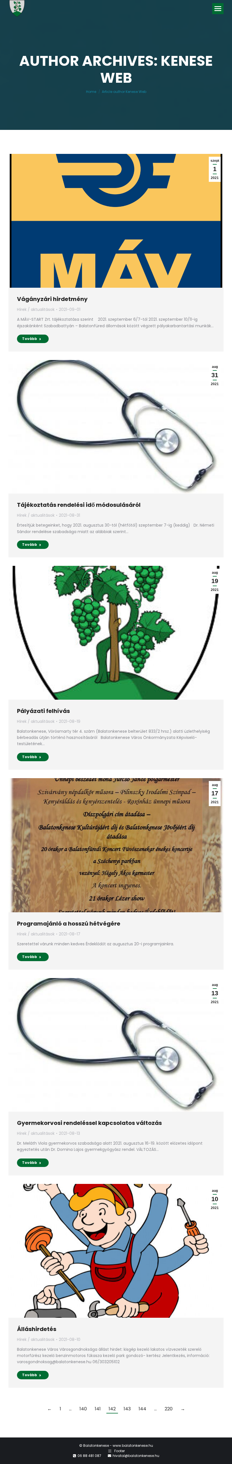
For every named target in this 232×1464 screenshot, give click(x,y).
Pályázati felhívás (43, 711)
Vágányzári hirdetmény (52, 299)
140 (83, 1409)
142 (112, 1409)
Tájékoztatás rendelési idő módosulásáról (79, 505)
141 (98, 1409)
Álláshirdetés (36, 1329)
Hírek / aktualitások (36, 309)
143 (127, 1409)
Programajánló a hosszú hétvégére (68, 924)
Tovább (29, 338)
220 (169, 1409)
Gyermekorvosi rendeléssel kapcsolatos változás (89, 1123)
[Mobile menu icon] (218, 8)
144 (142, 1409)
